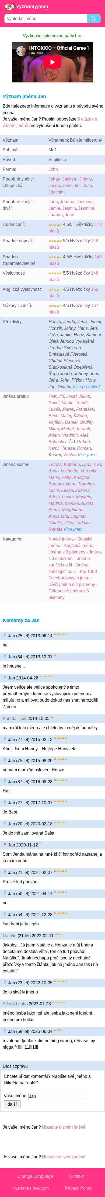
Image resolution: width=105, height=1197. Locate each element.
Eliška (67, 490)
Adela (54, 497)
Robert (83, 441)
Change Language (35, 1176)
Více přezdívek (86, 386)
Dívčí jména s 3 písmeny (71, 584)
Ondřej (86, 422)
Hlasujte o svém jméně (64, 1127)
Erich (53, 416)
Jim (77, 185)
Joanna (55, 214)
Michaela (69, 471)
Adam (54, 435)
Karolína (87, 484)
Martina (55, 503)
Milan (53, 428)
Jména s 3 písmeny (66, 552)
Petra (66, 477)
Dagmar (78, 516)
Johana (67, 201)
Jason (54, 185)
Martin (68, 403)
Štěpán (80, 416)
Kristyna (81, 477)
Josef (71, 396)
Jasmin (69, 208)
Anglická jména (78, 545)
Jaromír (83, 428)
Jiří (61, 396)
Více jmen (87, 454)
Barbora (56, 484)
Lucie (53, 490)
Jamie (54, 208)
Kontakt (76, 1176)
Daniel (71, 422)
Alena (54, 510)
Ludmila (83, 523)
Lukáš (54, 409)
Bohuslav (57, 441)
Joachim (56, 192)
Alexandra (58, 516)
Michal (67, 428)
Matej (66, 416)
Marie (53, 477)
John (53, 169)
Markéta (83, 497)
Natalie (55, 523)
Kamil (54, 448)
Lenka (68, 497)
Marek (68, 409)
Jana (53, 201)
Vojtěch (55, 422)
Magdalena (72, 510)
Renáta (55, 529)
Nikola (87, 503)
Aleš (84, 435)
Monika (72, 503)
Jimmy (85, 179)
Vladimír (70, 435)
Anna (53, 471)
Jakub (84, 396)
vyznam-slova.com (31, 1188)
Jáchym (69, 179)
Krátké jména (61, 539)
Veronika (88, 471)
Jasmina (84, 201)
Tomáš (82, 403)
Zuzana (82, 490)
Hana (71, 484)
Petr (52, 396)
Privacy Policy (78, 1188)
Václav (69, 454)
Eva (97, 464)
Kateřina (72, 464)
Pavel (54, 403)
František (85, 409)
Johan (54, 179)
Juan (87, 185)
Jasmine (86, 208)
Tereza (68, 448)
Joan (69, 214)
